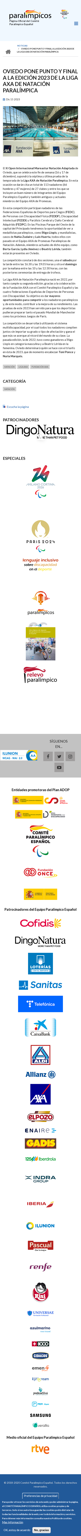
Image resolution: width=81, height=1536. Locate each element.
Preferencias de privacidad (40, 1495)
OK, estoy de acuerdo (17, 1530)
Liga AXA (23, 367)
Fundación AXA (40, 367)
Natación (9, 367)
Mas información (12, 1522)
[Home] (30, 14)
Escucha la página (18, 406)
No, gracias (41, 1530)
